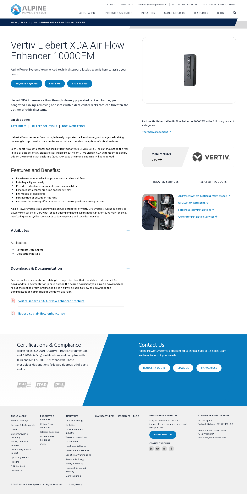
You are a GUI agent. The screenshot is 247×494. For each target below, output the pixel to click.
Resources (201, 13)
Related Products (213, 182)
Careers (15, 430)
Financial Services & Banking (76, 470)
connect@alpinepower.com (153, 5)
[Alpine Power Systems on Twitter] (164, 448)
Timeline (15, 462)
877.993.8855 (127, 5)
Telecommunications (76, 437)
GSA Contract (18, 466)
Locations (109, 5)
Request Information (184, 5)
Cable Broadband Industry (74, 431)
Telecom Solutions (49, 432)
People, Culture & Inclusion (19, 443)
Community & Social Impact (21, 451)
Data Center (72, 442)
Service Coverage (19, 421)
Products (25, 22)
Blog (220, 13)
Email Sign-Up (163, 435)
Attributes (18, 126)
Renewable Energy (75, 459)
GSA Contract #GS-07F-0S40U (219, 5)
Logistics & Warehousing (78, 455)
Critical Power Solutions (47, 426)
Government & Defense (78, 451)
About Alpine (87, 13)
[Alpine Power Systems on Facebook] (171, 448)
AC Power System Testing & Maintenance (203, 196)
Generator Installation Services (196, 217)
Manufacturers (174, 13)
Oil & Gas (70, 425)
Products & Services (119, 13)
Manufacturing (73, 476)
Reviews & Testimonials (23, 425)
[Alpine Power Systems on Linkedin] (151, 448)
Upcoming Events (20, 457)
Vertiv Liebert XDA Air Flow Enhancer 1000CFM (59, 22)
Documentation (73, 126)
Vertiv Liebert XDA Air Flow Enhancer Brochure (51, 301)
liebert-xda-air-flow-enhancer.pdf (42, 313)
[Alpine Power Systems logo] (28, 9)
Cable (43, 444)
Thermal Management (155, 132)
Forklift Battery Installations (195, 210)
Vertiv (155, 160)
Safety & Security (74, 464)
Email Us (54, 84)
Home (14, 22)
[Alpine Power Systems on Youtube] (157, 448)
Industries (148, 13)
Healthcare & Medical (76, 446)
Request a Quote (26, 84)
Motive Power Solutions (47, 438)
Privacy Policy (75, 484)
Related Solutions (44, 126)
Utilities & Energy (74, 421)
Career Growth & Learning (19, 435)
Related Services (165, 182)
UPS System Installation (192, 203)
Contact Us (16, 471)
